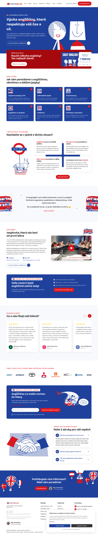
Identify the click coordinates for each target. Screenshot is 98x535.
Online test (60, 508)
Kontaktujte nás (41, 488)
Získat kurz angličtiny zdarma (50, 410)
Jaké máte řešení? (63, 177)
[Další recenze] (89, 316)
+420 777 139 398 (82, 509)
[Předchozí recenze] (85, 316)
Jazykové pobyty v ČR (46, 506)
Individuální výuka (45, 508)
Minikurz (48, 3)
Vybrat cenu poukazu (19, 64)
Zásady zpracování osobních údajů (15, 532)
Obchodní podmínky (29, 532)
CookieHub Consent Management (73, 529)
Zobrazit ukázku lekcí (18, 405)
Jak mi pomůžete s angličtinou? (17, 43)
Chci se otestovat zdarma (62, 290)
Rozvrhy (35, 3)
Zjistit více (51, 521)
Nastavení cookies (82, 525)
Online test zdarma (71, 3)
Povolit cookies (60, 525)
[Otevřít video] (71, 248)
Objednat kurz (85, 3)
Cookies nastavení (38, 532)
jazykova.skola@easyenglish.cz (84, 506)
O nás (53, 3)
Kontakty (59, 3)
